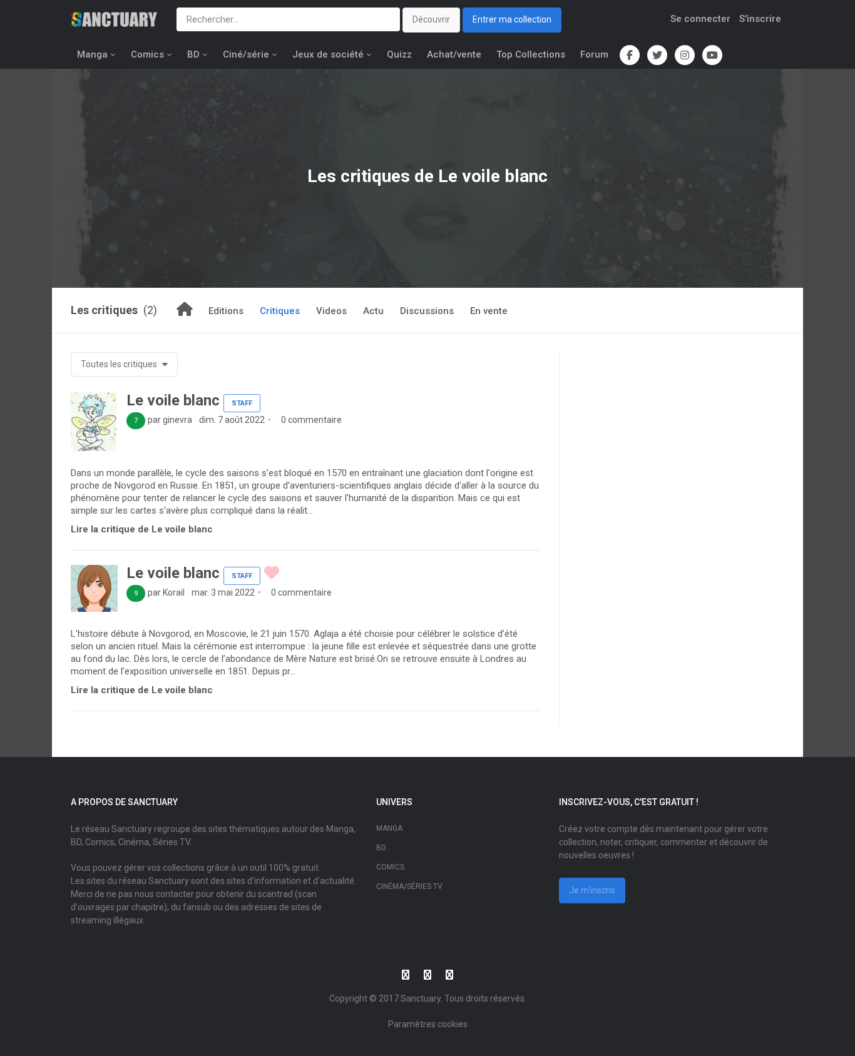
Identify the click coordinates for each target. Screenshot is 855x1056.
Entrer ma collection (512, 19)
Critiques (280, 311)
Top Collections (530, 54)
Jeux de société (328, 54)
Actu (373, 311)
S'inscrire (760, 18)
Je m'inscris (592, 890)
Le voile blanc (173, 400)
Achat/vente (454, 54)
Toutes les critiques (120, 364)
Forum (594, 54)
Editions (225, 311)
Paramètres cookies (428, 1024)
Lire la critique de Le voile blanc (142, 529)
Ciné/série (246, 54)
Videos (331, 311)
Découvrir (431, 19)
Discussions (427, 311)
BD (193, 54)
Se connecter (700, 18)
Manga (92, 54)
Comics (147, 54)
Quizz (399, 54)
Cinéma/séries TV (409, 886)
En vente (489, 311)
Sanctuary (421, 998)
